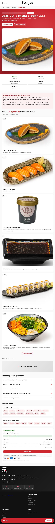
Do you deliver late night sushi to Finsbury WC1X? (15, 380)
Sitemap (30, 513)
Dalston (5, 410)
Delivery (7, 7)
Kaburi (49, 423)
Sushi (5, 423)
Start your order (27, 451)
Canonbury (45, 410)
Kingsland (12, 410)
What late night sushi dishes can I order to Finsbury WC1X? (17, 393)
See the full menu (27, 353)
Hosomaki (37, 423)
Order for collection (20, 24)
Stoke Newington (29, 413)
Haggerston (12, 413)
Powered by (4, 495)
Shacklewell (29, 410)
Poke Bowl (11, 423)
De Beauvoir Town (20, 410)
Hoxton (36, 413)
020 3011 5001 (14, 86)
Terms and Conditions (32, 511)
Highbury (43, 413)
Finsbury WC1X (13, 7)
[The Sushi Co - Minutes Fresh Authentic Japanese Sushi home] (27, 3)
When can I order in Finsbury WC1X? (11, 384)
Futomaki (43, 423)
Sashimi (18, 423)
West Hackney (20, 413)
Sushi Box (24, 423)
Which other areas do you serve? (11, 397)
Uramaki (30, 423)
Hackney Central (37, 410)
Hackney (6, 413)
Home (3, 7)
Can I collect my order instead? (10, 389)
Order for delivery (7, 24)
